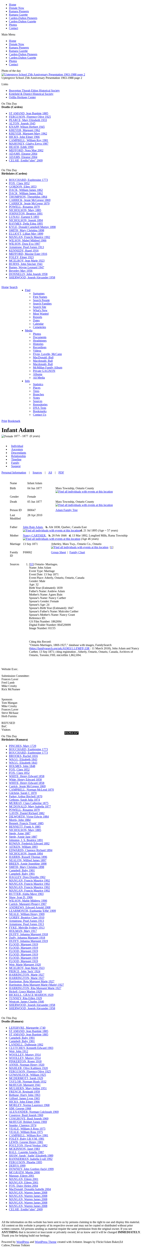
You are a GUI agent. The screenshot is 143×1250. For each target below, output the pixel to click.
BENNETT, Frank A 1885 (25, 826)
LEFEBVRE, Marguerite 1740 (27, 1027)
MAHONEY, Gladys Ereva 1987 (28, 143)
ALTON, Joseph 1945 (22, 123)
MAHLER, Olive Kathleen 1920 (28, 1068)
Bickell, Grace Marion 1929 (25, 991)
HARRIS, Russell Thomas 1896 (28, 856)
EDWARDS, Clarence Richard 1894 (30, 850)
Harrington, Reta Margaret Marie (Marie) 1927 (36, 984)
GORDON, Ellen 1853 (22, 186)
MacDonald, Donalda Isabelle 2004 (30, 1189)
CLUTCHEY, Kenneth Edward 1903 (31, 1047)
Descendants (18, 452)
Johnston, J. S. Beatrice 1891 (26, 840)
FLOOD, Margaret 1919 (23, 944)
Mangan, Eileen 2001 (21, 1175)
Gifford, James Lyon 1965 (24, 1098)
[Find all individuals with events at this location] (84, 491)
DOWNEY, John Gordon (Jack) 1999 (31, 1169)
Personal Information (13, 472)
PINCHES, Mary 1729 (22, 745)
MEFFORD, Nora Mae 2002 (26, 150)
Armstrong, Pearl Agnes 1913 (26, 247)
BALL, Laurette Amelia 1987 (26, 1152)
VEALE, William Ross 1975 (26, 1132)
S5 (31, 564)
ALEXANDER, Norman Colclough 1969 (34, 1111)
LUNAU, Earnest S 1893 (24, 216)
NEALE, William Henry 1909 (27, 914)
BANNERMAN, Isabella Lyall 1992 (31, 1158)
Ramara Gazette (18, 14)
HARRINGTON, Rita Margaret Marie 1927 (35, 988)
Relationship (18, 456)
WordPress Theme (45, 1241)
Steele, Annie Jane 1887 (23, 836)
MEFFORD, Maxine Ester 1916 (28, 253)
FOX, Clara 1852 (19, 183)
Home (12, 4)
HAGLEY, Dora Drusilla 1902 (27, 877)
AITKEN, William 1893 (23, 846)
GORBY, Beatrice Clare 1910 (26, 917)
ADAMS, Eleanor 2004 (23, 153)
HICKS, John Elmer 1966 (24, 136)
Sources (37, 472)
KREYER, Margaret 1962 (24, 130)
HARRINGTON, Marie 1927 (26, 974)
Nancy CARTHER (34, 535)
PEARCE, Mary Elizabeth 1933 (28, 120)
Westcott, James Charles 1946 (26, 1001)
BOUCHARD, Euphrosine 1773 (28, 179)
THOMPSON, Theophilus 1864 (28, 196)
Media (28, 330)
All (50, 472)
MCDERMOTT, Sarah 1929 (26, 1078)
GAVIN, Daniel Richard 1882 (27, 813)
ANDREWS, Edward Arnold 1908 (29, 907)
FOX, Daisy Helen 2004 (23, 1185)
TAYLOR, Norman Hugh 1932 (27, 1081)
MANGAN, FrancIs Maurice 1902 (29, 237)
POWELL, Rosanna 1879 (24, 206)
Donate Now (16, 8)
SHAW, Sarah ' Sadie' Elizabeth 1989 (31, 1155)
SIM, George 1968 (20, 1108)
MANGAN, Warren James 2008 (28, 1192)
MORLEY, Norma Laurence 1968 (29, 1105)
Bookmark (14, 421)
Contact (13, 28)
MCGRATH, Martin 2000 (24, 1172)
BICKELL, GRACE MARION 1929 (31, 994)
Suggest (15, 466)
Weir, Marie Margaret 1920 (25, 964)
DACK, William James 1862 (26, 190)
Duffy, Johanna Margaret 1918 (27, 937)
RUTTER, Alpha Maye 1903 (26, 894)
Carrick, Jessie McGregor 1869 (27, 786)
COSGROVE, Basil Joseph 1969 (28, 1118)
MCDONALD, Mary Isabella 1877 (30, 806)
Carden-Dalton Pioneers (23, 18)
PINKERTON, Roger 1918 (25, 1061)
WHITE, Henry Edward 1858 (26, 776)
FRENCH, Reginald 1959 (24, 1091)
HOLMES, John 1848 (22, 766)
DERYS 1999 (17, 1165)
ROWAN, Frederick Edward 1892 (29, 843)
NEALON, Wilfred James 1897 (27, 860)
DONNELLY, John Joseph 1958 (28, 274)
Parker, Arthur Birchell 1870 (25, 796)
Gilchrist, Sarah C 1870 (23, 793)
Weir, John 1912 (18, 1051)
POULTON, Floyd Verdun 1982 (28, 1145)
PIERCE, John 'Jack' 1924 (24, 971)
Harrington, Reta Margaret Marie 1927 (31, 981)
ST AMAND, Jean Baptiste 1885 (28, 113)
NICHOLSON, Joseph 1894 (26, 220)
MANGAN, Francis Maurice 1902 (29, 880)
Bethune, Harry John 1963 (24, 1095)
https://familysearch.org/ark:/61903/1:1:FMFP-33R (60, 648)
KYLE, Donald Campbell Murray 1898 (32, 227)
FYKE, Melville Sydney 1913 (27, 927)
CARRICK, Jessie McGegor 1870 (29, 203)
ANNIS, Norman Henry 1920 (26, 1064)
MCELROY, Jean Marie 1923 (27, 260)
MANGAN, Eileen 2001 (23, 1179)
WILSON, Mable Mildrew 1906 (28, 900)
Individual (17, 446)
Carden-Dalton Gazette (22, 21)
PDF (61, 472)
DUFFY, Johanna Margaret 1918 (28, 934)
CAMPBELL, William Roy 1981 (28, 140)
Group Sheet (58, 552)
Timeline (16, 459)
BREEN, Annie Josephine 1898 (28, 863)
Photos (13, 24)
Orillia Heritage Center (22, 97)
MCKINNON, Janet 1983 (24, 1148)
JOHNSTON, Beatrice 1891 (26, 213)
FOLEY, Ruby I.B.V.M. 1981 (26, 1138)
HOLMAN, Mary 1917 (23, 931)
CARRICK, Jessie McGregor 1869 (29, 200)
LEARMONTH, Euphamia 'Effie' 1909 (32, 910)
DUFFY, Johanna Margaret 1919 (28, 941)
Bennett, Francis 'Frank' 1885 (26, 823)
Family (15, 462)
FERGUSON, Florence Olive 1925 (30, 116)
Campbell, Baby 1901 (22, 870)
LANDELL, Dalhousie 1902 (26, 1044)
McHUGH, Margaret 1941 (25, 1084)
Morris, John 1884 (20, 819)
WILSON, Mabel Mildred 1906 (27, 240)
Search (13, 287)
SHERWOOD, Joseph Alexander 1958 (32, 277)
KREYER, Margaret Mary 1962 (28, 133)
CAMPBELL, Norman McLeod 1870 (31, 789)
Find (27, 290)
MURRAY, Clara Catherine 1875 (28, 803)
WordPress (22, 1241)
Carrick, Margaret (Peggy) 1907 (28, 904)
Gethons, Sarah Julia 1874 (24, 799)
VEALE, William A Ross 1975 (27, 1128)
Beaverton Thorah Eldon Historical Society (34, 90)
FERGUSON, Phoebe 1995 (25, 1162)
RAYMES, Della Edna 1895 (26, 223)
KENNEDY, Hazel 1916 (24, 250)
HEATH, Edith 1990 (21, 147)
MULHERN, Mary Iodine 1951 (28, 1088)
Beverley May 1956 (20, 270)
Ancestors (17, 449)
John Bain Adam (33, 527)
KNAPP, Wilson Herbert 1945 (27, 126)
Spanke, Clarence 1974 (22, 1125)
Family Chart (77, 552)
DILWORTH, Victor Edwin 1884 (29, 816)
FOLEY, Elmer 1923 (21, 257)
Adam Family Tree (66, 510)
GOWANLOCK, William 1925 (27, 1074)
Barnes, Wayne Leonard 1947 (26, 267)
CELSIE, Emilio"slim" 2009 (26, 160)
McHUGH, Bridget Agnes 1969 (28, 1121)
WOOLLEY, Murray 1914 (25, 1054)
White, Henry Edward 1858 (25, 779)
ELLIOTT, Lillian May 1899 (26, 233)
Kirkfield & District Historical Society (31, 93)
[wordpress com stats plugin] (71, 733)
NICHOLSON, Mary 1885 (25, 210)
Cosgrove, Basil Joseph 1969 (26, 1115)
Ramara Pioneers (19, 11)
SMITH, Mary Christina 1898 (26, 230)
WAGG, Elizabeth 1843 (23, 759)
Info (27, 381)
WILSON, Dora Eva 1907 (24, 243)
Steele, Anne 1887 (20, 833)
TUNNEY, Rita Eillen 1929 (25, 998)
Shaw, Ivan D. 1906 (21, 897)
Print (4, 421)
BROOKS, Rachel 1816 (23, 756)
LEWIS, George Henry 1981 (26, 1142)
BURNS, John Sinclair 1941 (26, 264)
